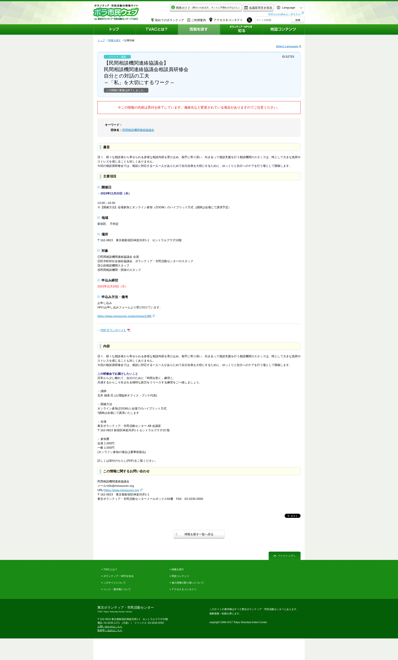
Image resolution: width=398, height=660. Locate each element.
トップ (101, 40)
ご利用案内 (198, 20)
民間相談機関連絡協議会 (138, 130)
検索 (297, 20)
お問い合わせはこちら (109, 626)
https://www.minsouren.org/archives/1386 (124, 316)
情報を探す (114, 40)
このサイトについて (114, 582)
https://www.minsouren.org (121, 490)
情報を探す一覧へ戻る (199, 534)
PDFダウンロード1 (113, 330)
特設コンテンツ (180, 576)
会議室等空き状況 (260, 7)
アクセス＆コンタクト (184, 589)
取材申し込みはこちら (109, 630)
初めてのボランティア (169, 20)
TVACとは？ (110, 569)
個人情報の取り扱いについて (188, 582)
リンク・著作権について (117, 589)
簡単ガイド (208, 7)
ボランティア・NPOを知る (118, 576)
